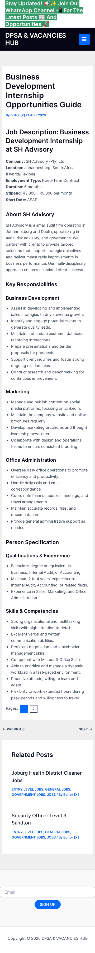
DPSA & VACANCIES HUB (35, 39)
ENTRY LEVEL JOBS (27, 789)
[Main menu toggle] (84, 39)
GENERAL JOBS (57, 789)
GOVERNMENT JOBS (28, 795)
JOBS (51, 795)
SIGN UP (47, 904)
